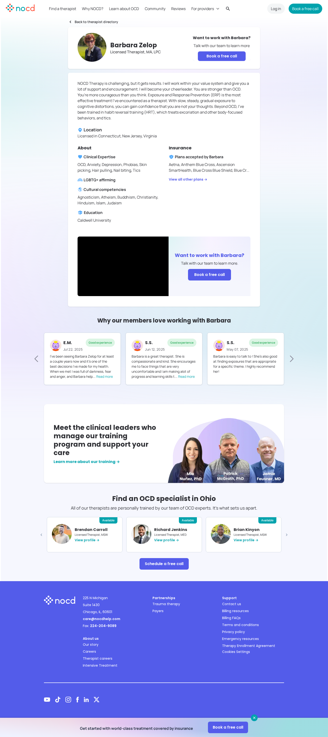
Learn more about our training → (87, 461)
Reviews (178, 8)
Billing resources (235, 611)
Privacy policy (233, 631)
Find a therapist (62, 8)
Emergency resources (240, 638)
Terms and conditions (240, 624)
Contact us (231, 604)
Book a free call (305, 8)
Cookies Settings (236, 651)
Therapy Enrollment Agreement (248, 645)
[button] (41, 534)
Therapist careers (97, 658)
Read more (104, 376)
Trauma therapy (166, 604)
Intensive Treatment (100, 665)
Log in (276, 8)
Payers (158, 611)
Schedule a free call (164, 563)
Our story (90, 644)
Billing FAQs (231, 617)
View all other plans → (188, 179)
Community (155, 8)
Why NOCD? (92, 8)
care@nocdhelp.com (101, 618)
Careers (89, 651)
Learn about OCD (124, 8)
